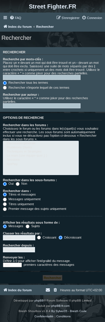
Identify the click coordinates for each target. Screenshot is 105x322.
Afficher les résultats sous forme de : (31, 222)
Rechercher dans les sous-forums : (30, 180)
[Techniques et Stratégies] (41, 152)
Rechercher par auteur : (21, 94)
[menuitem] (15, 17)
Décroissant (72, 237)
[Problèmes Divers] (41, 147)
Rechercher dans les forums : (25, 125)
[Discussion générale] (41, 143)
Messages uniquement (24, 199)
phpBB (39, 300)
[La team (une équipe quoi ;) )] (41, 156)
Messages (15, 226)
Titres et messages (22, 194)
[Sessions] (41, 160)
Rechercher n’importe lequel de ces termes (38, 87)
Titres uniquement (21, 204)
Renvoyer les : (14, 257)
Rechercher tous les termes (28, 82)
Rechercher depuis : (18, 245)
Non (23, 183)
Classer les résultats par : (22, 233)
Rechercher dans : (17, 191)
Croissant (49, 237)
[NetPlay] (41, 164)
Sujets (35, 226)
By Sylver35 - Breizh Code (69, 311)
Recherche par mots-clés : (23, 59)
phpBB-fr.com (60, 305)
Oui (10, 183)
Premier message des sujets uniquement (37, 208)
